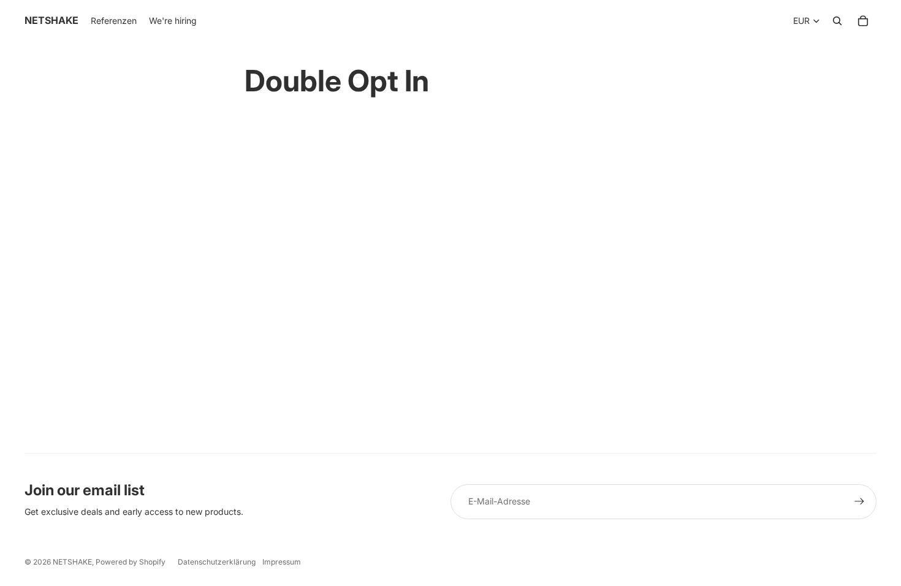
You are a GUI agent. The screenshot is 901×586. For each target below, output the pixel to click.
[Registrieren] (859, 501)
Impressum (281, 561)
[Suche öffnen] (837, 20)
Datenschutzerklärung (217, 561)
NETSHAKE (72, 561)
